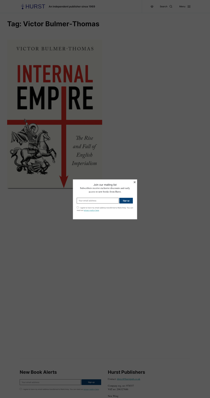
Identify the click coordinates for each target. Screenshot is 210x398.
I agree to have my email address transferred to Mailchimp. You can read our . (105, 209)
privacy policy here (91, 210)
